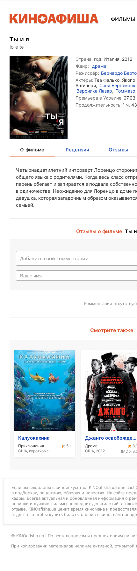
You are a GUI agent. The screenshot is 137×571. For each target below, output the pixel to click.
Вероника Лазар (94, 91)
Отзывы (118, 150)
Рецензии (78, 150)
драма (99, 66)
